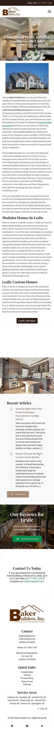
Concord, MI (13, 700)
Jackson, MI (12, 697)
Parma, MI (25, 703)
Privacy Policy (27, 678)
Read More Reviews (29, 539)
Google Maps (27, 672)
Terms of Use (27, 681)
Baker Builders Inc (23, 717)
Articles (27, 675)
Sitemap (27, 684)
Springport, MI (37, 703)
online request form (34, 581)
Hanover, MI (40, 700)
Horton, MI (14, 703)
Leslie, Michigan (27, 320)
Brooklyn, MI (25, 697)
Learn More (20, 494)
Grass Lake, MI (26, 700)
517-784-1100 (44, 2)
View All (43, 708)
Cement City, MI (39, 697)
